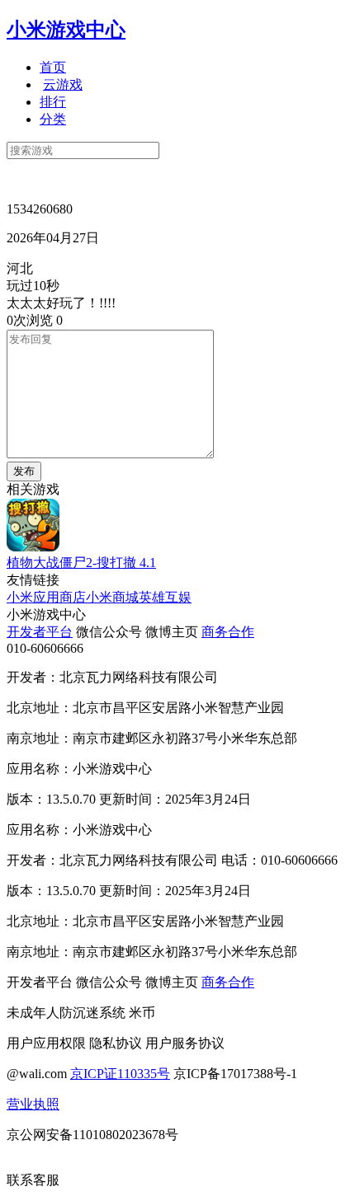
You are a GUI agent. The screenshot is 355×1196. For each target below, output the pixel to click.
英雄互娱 (165, 597)
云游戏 (63, 84)
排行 (53, 102)
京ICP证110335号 (120, 1074)
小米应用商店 (46, 597)
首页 (53, 67)
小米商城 (112, 597)
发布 (24, 471)
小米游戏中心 (66, 29)
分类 (53, 119)
